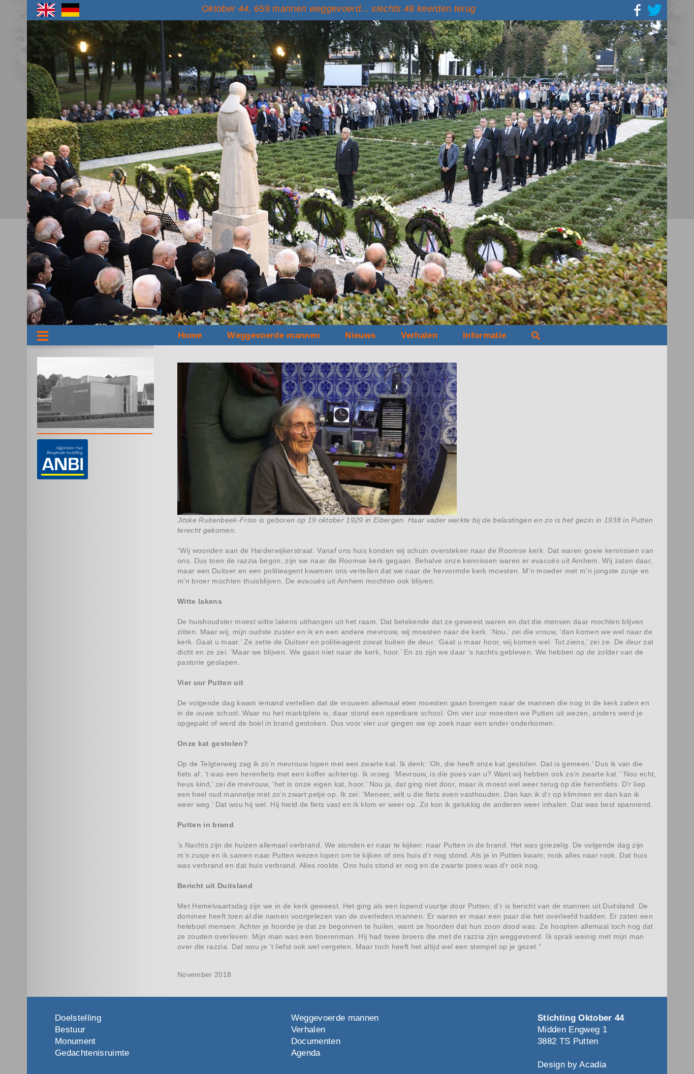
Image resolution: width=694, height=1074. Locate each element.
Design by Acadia (572, 1064)
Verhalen (419, 335)
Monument (75, 1041)
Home (190, 335)
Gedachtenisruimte (92, 1053)
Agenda (306, 1053)
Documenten (315, 1041)
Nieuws (360, 335)
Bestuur (70, 1029)
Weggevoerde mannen (273, 335)
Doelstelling (78, 1018)
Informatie (484, 335)
